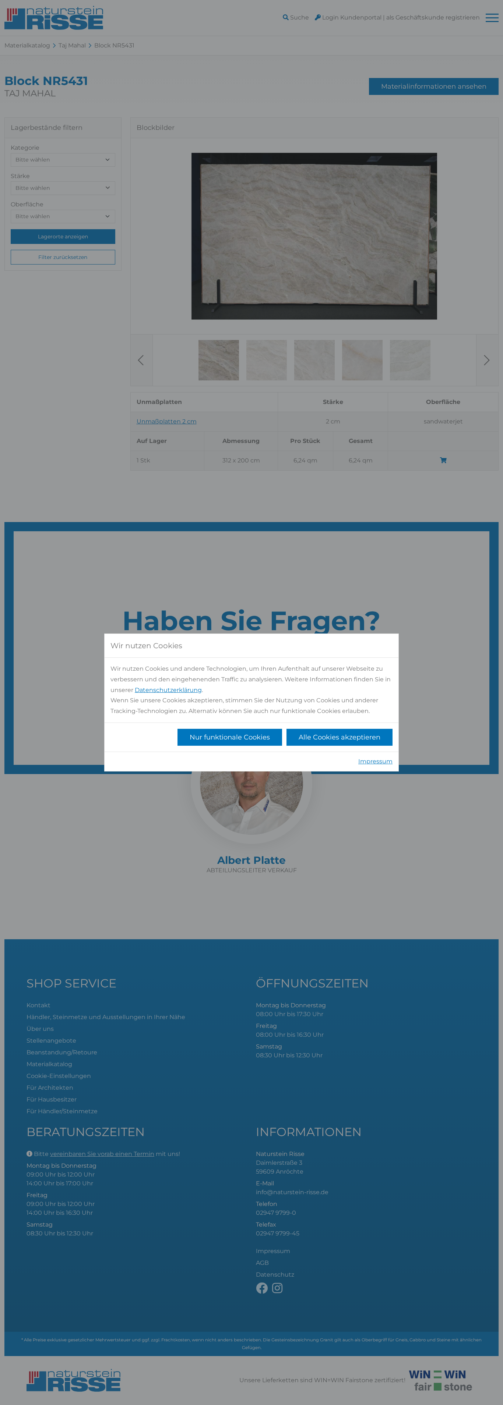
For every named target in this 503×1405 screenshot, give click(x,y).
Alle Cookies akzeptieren (339, 737)
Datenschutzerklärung (168, 689)
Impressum (375, 761)
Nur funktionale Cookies (230, 737)
